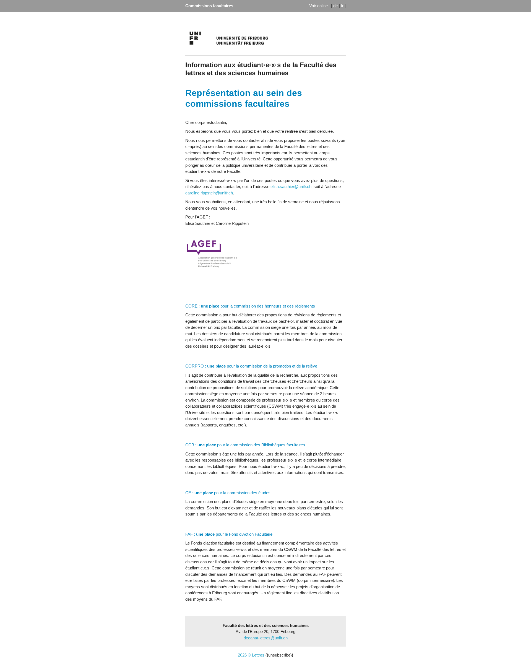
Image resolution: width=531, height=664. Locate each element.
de (335, 5)
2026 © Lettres (251, 655)
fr (342, 5)
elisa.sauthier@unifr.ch (290, 186)
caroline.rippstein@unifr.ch (209, 193)
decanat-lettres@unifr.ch (266, 638)
